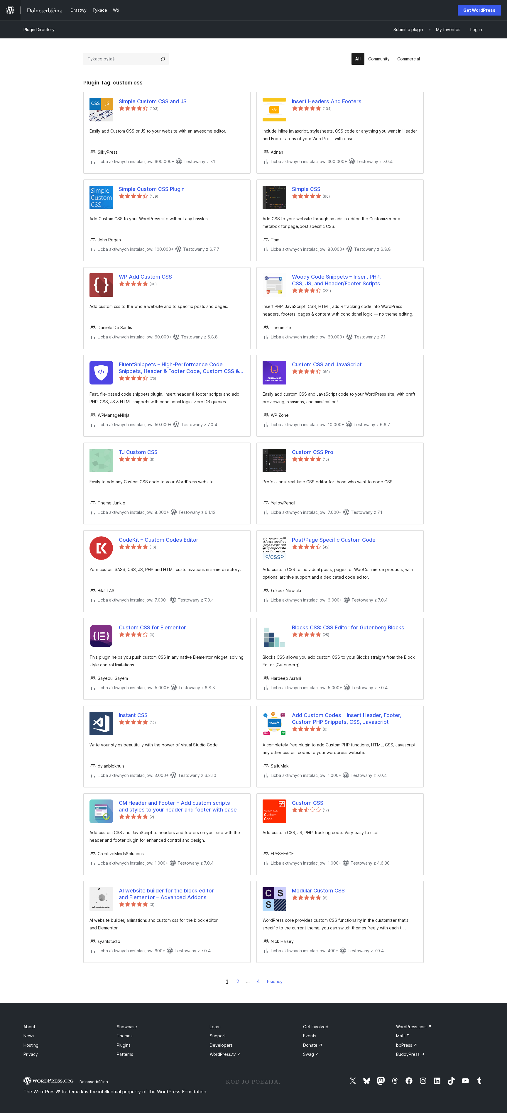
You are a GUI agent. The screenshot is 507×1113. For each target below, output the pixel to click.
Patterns (125, 1054)
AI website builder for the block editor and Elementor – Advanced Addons (166, 893)
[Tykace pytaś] (163, 59)
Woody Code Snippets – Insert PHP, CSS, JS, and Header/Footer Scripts (336, 280)
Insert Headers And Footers (326, 101)
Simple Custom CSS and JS (153, 101)
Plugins (124, 1045)
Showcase (127, 1026)
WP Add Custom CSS (145, 277)
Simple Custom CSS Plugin (152, 189)
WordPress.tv (225, 1054)
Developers (221, 1045)
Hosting (30, 1045)
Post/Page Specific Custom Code (334, 540)
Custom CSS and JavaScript (327, 364)
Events (309, 1035)
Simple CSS (306, 189)
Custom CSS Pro (312, 452)
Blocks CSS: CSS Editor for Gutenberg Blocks (348, 627)
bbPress (406, 1045)
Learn (215, 1026)
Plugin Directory (39, 29)
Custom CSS (307, 803)
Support (218, 1035)
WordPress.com (414, 1026)
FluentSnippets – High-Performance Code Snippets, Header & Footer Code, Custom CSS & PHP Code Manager (179, 368)
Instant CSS (133, 715)
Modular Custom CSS (318, 890)
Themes (125, 1035)
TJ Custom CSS (138, 452)
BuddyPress (410, 1054)
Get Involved (315, 1026)
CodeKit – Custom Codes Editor (158, 540)
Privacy (30, 1054)
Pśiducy (275, 981)
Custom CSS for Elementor (152, 627)
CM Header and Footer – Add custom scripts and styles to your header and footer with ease (178, 806)
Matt (403, 1035)
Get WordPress (479, 10)
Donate (312, 1045)
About (29, 1026)
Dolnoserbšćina (94, 1081)
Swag (311, 1054)
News (28, 1035)
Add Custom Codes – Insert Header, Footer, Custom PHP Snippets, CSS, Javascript (346, 718)
